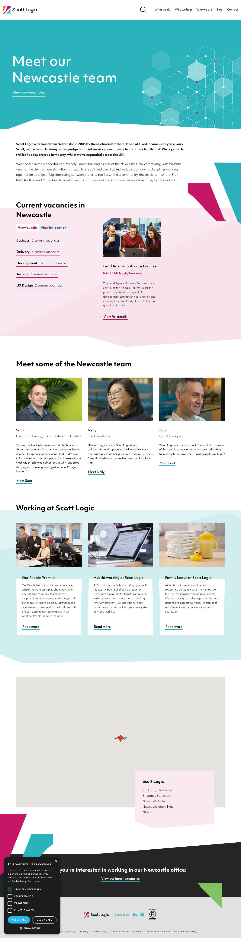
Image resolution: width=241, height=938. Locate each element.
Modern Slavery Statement (126, 931)
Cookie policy (99, 931)
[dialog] (32, 895)
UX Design (39, 285)
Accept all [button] (19, 919)
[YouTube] (142, 915)
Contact (232, 9)
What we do (162, 9)
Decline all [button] (44, 919)
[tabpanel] (53, 263)
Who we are (204, 9)
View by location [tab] (53, 227)
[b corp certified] (152, 914)
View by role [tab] (27, 227)
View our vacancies (28, 92)
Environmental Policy (185, 931)
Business (37, 240)
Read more (30, 626)
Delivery (37, 251)
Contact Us (121, 915)
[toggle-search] (143, 10)
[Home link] (20, 10)
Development (41, 263)
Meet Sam (24, 480)
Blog (220, 9)
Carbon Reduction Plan (157, 931)
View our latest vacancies (120, 878)
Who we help (183, 9)
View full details (115, 316)
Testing (37, 274)
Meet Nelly (96, 472)
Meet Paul (167, 463)
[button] (32, 928)
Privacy (84, 931)
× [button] (56, 861)
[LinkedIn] (135, 915)
